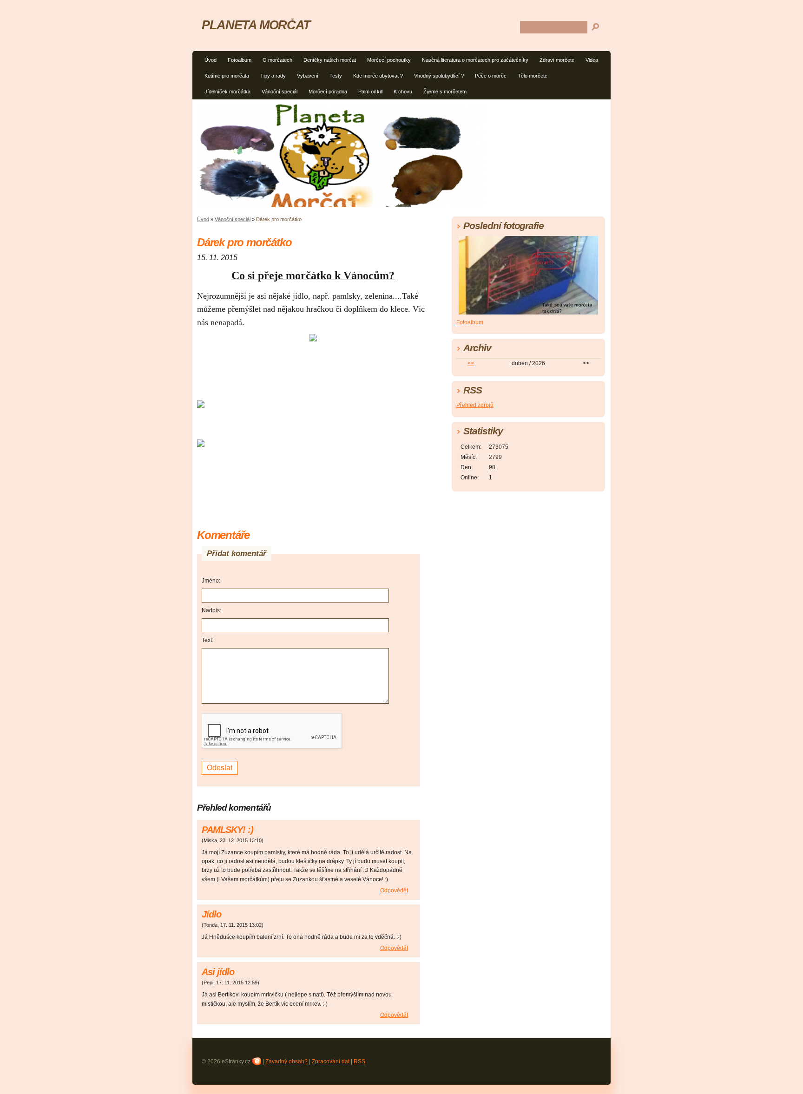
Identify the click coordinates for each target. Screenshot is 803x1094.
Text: (207, 640)
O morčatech (277, 60)
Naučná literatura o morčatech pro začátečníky (475, 60)
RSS (359, 1061)
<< (470, 363)
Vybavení (307, 76)
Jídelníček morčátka (227, 91)
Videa (592, 60)
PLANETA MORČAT (256, 25)
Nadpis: (211, 610)
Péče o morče (491, 76)
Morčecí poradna (328, 91)
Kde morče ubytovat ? (378, 76)
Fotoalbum (239, 60)
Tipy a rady (273, 76)
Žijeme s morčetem (445, 91)
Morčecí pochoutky (389, 60)
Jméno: (211, 580)
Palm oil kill (370, 91)
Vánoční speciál (279, 91)
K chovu (403, 91)
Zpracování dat (330, 1061)
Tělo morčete (532, 76)
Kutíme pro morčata (226, 76)
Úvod (210, 60)
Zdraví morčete (557, 60)
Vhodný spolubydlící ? (439, 76)
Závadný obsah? (286, 1061)
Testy (335, 76)
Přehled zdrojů (475, 405)
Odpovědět (394, 890)
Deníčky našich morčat (329, 60)
